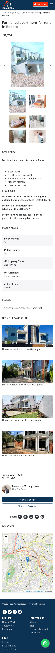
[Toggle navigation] (51, 4)
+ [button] (6, 536)
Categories (8, 625)
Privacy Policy (9, 645)
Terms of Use (9, 649)
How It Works (9, 622)
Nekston (42, 604)
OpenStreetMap (38, 591)
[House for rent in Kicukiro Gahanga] (27, 336)
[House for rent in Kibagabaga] (27, 442)
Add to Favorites (29, 506)
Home (5, 12)
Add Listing (41, 4)
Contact (6, 642)
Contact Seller (27, 499)
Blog (32, 625)
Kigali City (21, 12)
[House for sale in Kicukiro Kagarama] (27, 407)
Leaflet (27, 591)
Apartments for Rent (12, 475)
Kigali (12, 12)
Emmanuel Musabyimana (25, 486)
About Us (34, 622)
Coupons (7, 629)
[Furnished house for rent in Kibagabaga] (27, 371)
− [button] (6, 541)
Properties (32, 12)
